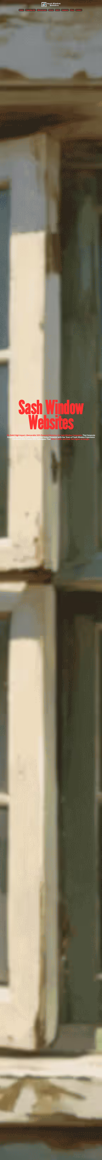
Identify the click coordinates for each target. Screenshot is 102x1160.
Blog (72, 10)
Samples (65, 10)
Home (21, 10)
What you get (42, 10)
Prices (51, 10)
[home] (51, 5)
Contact (79, 10)
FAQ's (58, 10)
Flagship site (30, 10)
